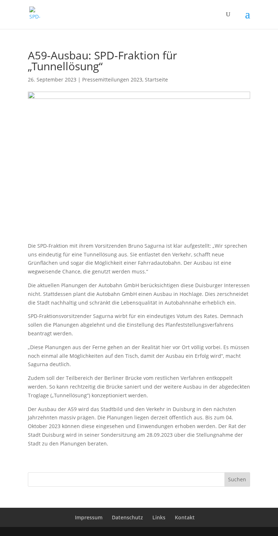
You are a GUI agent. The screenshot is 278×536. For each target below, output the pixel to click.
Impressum (88, 517)
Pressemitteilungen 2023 (112, 79)
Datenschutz (127, 517)
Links (158, 517)
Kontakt (185, 517)
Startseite (156, 79)
